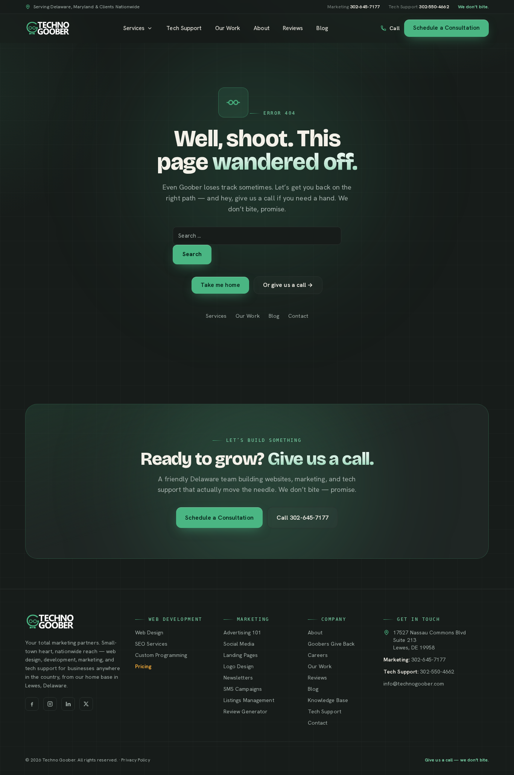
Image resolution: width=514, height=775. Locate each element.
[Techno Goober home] (47, 28)
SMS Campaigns (243, 689)
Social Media (239, 643)
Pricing (143, 666)
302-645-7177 (428, 659)
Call (394, 28)
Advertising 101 (242, 632)
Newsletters (238, 677)
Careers (318, 655)
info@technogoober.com (413, 683)
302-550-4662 (437, 671)
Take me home (220, 285)
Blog (322, 28)
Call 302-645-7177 (303, 518)
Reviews (293, 28)
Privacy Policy (135, 760)
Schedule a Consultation (446, 28)
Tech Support (183, 28)
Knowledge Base (328, 700)
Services (134, 28)
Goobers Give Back (331, 643)
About (261, 28)
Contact (298, 315)
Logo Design (239, 666)
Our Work (227, 28)
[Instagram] (50, 704)
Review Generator (246, 711)
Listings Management (249, 700)
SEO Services (151, 643)
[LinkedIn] (68, 704)
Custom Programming (161, 655)
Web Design (149, 632)
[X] (86, 704)
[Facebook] (32, 704)
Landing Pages (241, 655)
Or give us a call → (288, 285)
